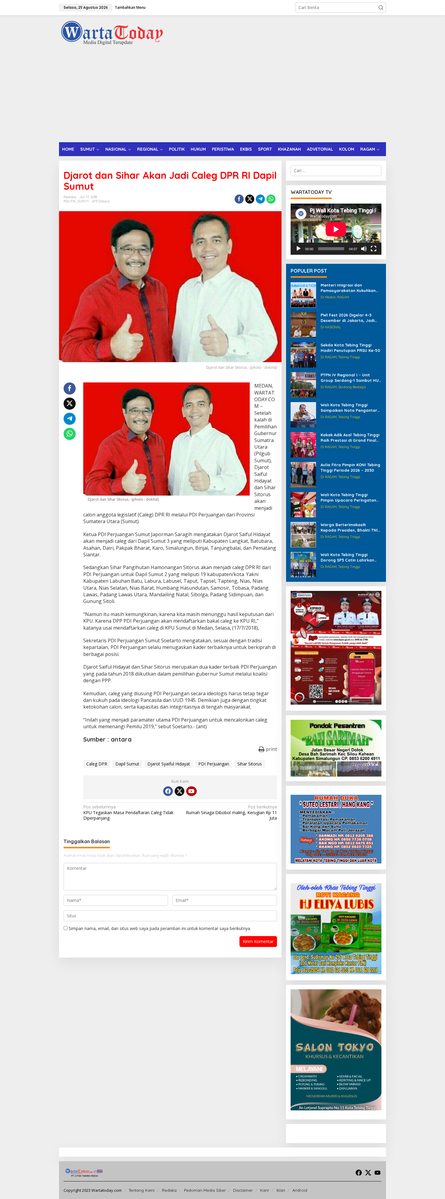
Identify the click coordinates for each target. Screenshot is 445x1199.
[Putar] (298, 249)
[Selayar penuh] (374, 249)
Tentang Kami (142, 1190)
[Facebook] (168, 791)
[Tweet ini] (249, 199)
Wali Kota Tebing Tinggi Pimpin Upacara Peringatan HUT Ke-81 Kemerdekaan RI (348, 497)
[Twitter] (179, 791)
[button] (381, 7)
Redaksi (169, 1190)
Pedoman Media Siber (205, 1190)
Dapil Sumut (127, 764)
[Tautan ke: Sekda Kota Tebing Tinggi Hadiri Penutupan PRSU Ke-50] (303, 354)
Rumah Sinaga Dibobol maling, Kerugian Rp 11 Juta (231, 812)
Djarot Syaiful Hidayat (168, 764)
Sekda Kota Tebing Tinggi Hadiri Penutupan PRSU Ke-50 (350, 347)
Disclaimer (243, 1190)
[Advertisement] (222, 96)
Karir (264, 1190)
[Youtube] (191, 791)
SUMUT (83, 201)
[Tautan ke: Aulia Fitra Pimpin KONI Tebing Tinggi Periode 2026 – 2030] (303, 474)
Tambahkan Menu (130, 7)
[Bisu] (364, 249)
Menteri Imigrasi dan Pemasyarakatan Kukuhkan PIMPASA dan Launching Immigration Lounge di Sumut (350, 288)
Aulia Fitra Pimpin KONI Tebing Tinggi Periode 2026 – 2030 (350, 467)
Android (299, 1190)
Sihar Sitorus (249, 764)
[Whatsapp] (270, 199)
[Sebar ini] (239, 199)
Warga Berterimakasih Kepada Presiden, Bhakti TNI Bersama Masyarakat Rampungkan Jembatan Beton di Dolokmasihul (349, 527)
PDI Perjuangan (213, 764)
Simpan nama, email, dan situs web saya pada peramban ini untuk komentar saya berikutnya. (160, 928)
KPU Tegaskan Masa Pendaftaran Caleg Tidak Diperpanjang (128, 812)
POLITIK (70, 201)
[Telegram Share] (260, 199)
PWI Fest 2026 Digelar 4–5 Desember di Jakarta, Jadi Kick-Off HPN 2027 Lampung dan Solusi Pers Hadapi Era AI (350, 318)
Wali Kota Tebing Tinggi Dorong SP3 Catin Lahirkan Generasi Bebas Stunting (347, 557)
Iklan (280, 1190)
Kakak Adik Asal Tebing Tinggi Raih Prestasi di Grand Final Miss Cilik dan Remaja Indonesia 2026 (350, 437)
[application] (336, 229)
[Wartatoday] (112, 33)
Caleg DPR (96, 764)
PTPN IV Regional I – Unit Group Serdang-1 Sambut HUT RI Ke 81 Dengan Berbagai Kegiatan (351, 377)
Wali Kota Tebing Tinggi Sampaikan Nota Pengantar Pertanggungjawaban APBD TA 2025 (349, 407)
